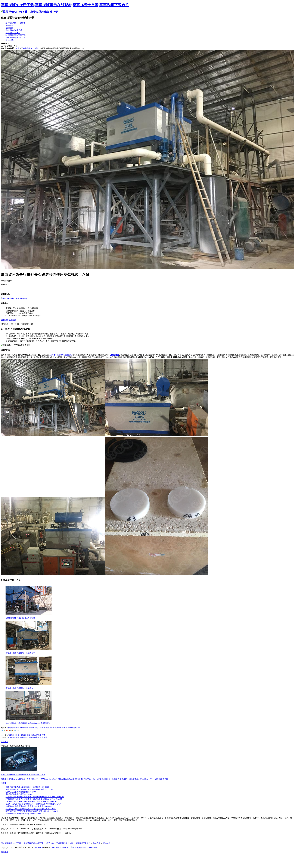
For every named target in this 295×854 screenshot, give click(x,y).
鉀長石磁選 (20, 728)
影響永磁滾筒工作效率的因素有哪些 (25, 814)
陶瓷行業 (12, 728)
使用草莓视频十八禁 (55, 728)
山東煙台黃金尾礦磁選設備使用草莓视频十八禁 (27, 737)
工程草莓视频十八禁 (29, 48)
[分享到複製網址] (18, 730)
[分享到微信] (5, 730)
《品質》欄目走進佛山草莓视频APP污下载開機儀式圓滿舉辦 (35, 797)
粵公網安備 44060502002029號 (85, 847)
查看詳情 (4, 320)
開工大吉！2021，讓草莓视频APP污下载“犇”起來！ (31, 809)
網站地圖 (106, 843)
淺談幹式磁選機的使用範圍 (21, 792)
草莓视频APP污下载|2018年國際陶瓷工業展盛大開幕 (31, 801)
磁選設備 (39, 847)
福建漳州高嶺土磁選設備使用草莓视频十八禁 (26, 735)
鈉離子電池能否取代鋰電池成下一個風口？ (27, 787)
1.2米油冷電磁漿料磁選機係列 (61, 355)
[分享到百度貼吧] (15, 730)
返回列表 (4, 742)
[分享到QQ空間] (12, 730)
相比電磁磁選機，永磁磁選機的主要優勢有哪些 (29, 789)
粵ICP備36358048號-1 (60, 847)
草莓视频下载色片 (83, 843)
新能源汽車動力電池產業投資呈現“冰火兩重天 (29, 806)
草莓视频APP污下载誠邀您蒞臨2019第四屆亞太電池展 (32, 811)
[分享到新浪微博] (7, 730)
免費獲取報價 (6, 289)
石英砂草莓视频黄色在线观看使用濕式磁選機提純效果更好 (34, 799)
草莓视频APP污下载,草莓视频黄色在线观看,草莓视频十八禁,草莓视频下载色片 (65, 5)
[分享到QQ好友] (10, 730)
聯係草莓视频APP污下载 (34, 843)
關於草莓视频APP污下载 (11, 843)
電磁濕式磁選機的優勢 (19, 794)
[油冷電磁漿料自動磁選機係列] (14, 298)
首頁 (17, 48)
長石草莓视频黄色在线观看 (36, 728)
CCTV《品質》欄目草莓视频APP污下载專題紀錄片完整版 (33, 804)
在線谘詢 (12, 320)
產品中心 (50, 843)
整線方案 (96, 843)
